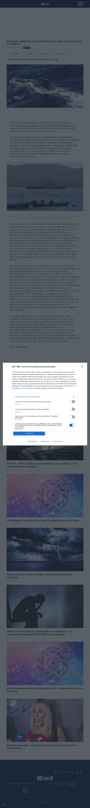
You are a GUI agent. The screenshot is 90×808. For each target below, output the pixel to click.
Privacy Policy (57, 441)
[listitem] (45, 397)
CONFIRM (29, 433)
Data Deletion (32, 441)
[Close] (83, 367)
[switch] (72, 401)
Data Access (45, 441)
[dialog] (45, 404)
